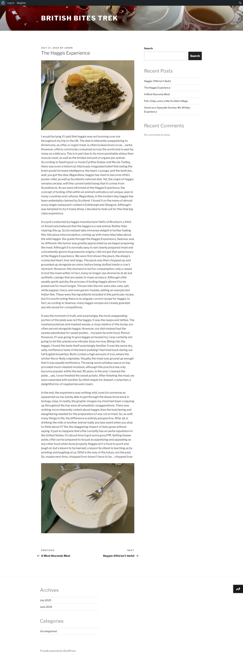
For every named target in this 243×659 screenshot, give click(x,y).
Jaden (68, 48)
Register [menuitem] (21, 2)
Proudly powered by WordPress (58, 650)
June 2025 (46, 606)
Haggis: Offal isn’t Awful (157, 81)
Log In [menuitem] (10, 2)
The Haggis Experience (157, 87)
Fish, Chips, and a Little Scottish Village (166, 100)
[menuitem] (3, 3)
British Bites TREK (79, 18)
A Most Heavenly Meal (157, 94)
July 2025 (45, 600)
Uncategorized (48, 631)
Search (148, 48)
